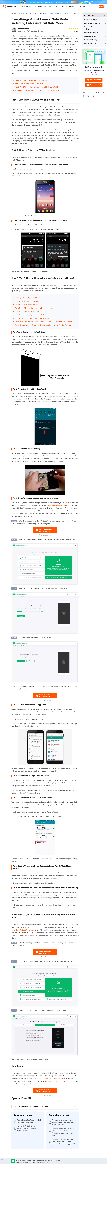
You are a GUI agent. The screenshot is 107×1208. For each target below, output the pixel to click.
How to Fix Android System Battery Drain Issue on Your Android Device (26, 1128)
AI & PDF (63, 6)
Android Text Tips (90, 43)
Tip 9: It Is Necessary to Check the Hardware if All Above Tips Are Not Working (43, 325)
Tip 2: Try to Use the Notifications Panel (29, 301)
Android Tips (38, 31)
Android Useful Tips (90, 20)
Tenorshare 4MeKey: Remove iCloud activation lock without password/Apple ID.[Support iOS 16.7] (63, 1142)
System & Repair (26, 6)
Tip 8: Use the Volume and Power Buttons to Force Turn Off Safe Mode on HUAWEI (44, 322)
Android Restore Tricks (91, 32)
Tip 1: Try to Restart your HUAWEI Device (29, 298)
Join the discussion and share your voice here (33, 1106)
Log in (101, 6)
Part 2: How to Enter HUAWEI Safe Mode (29, 84)
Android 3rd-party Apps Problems (92, 28)
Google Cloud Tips (90, 36)
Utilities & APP (53, 6)
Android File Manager (91, 40)
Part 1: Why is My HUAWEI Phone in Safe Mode (31, 80)
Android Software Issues (92, 23)
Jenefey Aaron (23, 29)
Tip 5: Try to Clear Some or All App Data (29, 311)
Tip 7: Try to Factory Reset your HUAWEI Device (32, 318)
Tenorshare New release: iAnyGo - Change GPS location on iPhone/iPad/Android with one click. (64, 1131)
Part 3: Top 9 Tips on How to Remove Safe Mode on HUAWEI (36, 87)
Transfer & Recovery (40, 6)
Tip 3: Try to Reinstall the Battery (27, 305)
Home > (15, 13)
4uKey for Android (94, 67)
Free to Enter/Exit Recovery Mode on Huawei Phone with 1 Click (29, 1121)
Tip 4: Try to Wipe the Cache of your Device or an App (34, 308)
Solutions (71, 6)
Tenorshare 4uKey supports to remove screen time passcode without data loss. (63, 1122)
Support (83, 6)
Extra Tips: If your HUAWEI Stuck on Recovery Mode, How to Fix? (38, 90)
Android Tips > (24, 13)
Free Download (95, 79)
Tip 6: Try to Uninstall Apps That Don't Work (30, 315)
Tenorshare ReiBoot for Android (58, 505)
